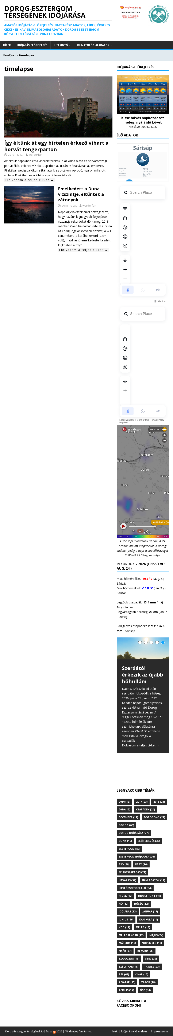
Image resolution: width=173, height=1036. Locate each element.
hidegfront (149, 896)
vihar (141, 974)
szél (151, 958)
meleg (143, 927)
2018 (159, 801)
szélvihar (128, 966)
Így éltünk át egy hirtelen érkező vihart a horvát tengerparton (56, 146)
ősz (145, 990)
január (150, 911)
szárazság (129, 958)
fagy (141, 864)
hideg (125, 896)
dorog (126, 825)
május (156, 935)
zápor (148, 982)
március (127, 943)
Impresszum (159, 1031)
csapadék (145, 809)
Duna (125, 841)
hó (123, 903)
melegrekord (131, 935)
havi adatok (153, 880)
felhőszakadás (132, 872)
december (128, 817)
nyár (125, 951)
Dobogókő (154, 817)
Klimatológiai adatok (93, 45)
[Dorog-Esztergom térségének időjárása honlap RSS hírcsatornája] (54, 1031)
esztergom (129, 849)
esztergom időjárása (137, 856)
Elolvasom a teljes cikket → (29, 180)
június (126, 919)
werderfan (35, 155)
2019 (124, 809)
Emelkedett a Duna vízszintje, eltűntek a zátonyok (81, 194)
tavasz (151, 966)
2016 (124, 801)
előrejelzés (149, 841)
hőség (141, 903)
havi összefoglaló (135, 888)
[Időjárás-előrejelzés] (143, 112)
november (152, 943)
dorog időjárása (134, 833)
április (126, 990)
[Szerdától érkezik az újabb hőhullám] (143, 648)
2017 (141, 801)
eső (124, 864)
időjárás (128, 911)
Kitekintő (61, 45)
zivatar (127, 982)
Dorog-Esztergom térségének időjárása (28, 1031)
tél (124, 974)
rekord (145, 951)
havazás (127, 880)
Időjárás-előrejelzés (32, 45)
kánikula (148, 919)
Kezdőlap (9, 55)
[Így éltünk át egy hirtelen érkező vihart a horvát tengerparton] (58, 135)
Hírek (7, 45)
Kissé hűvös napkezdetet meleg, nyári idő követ (142, 120)
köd (124, 927)
